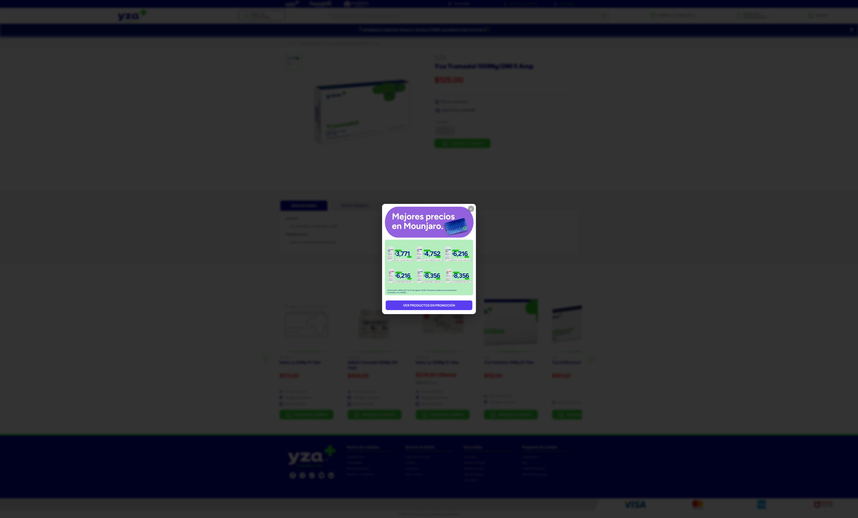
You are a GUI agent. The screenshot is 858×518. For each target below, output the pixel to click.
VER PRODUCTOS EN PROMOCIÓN (429, 305)
